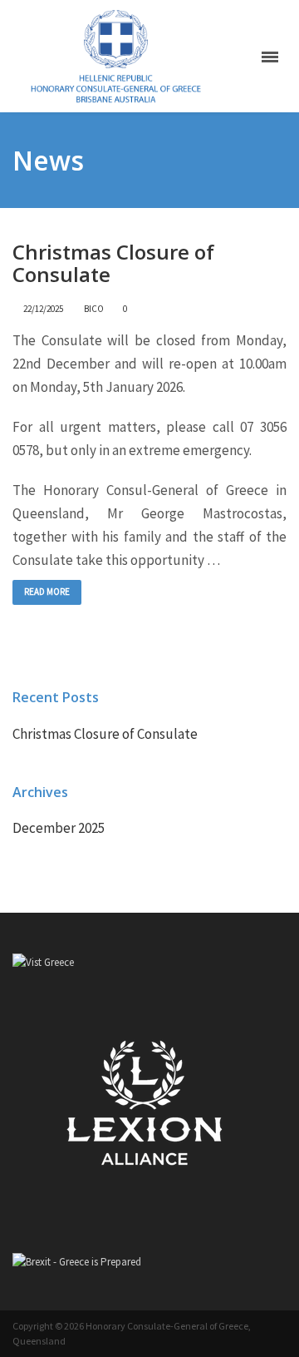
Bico (94, 308)
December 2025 (58, 828)
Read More (47, 591)
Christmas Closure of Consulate (113, 263)
